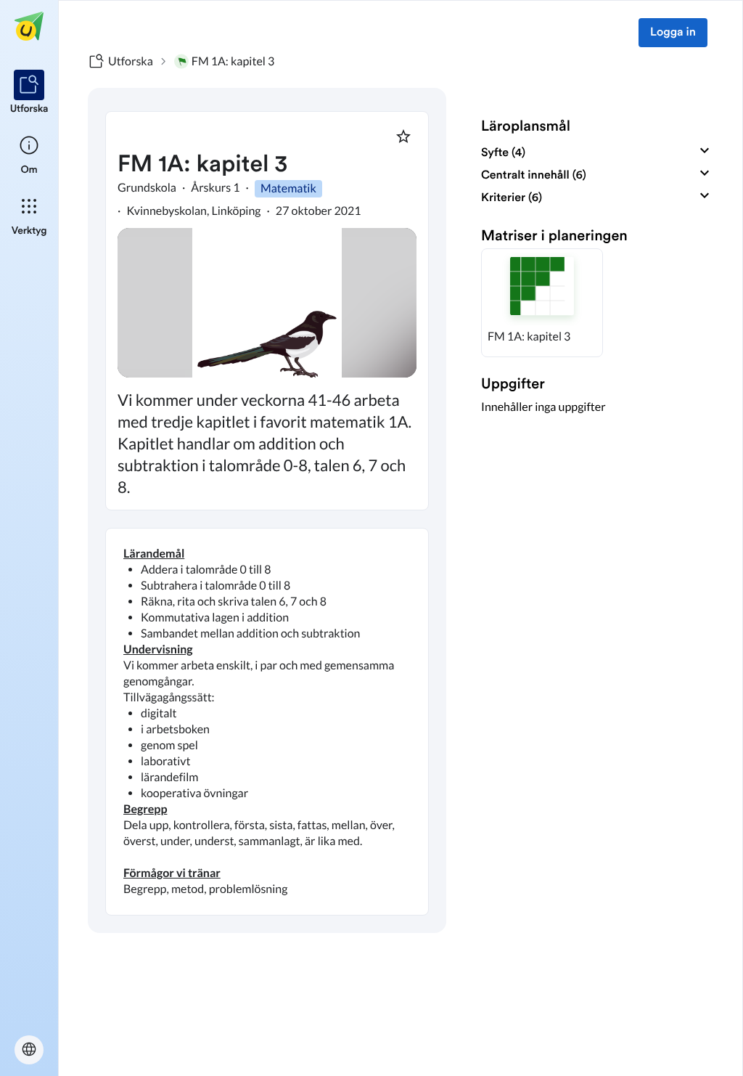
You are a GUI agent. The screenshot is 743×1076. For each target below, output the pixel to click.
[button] (542, 302)
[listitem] (29, 93)
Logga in (673, 32)
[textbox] (267, 722)
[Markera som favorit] (403, 136)
